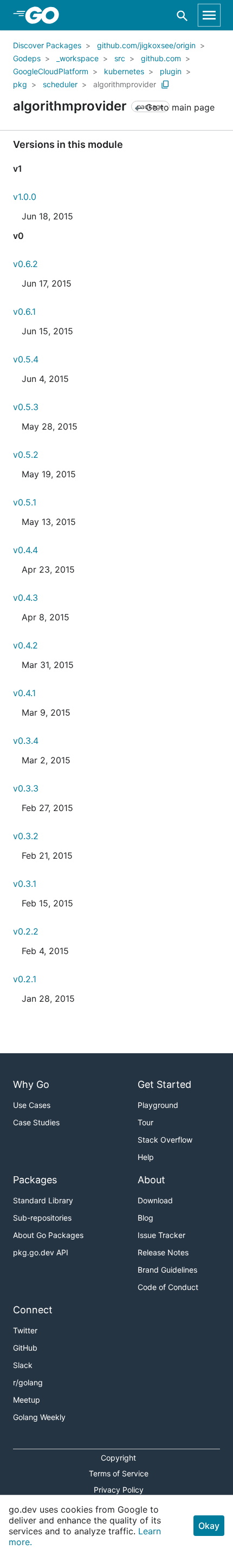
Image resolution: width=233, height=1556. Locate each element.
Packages (35, 1179)
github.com (161, 58)
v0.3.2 (25, 836)
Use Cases (31, 1105)
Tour (145, 1122)
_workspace (77, 58)
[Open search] (182, 15)
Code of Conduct (168, 1287)
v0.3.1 (24, 883)
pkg (20, 84)
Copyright (118, 1457)
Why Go (31, 1084)
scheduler (60, 84)
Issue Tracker (161, 1235)
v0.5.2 (25, 454)
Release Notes (163, 1252)
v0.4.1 (24, 693)
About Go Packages (48, 1235)
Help (146, 1157)
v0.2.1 (24, 979)
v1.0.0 (24, 196)
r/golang (28, 1382)
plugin (171, 71)
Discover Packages (47, 45)
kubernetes (124, 71)
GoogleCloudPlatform (50, 71)
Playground (158, 1105)
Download (155, 1200)
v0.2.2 (25, 931)
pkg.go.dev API (40, 1252)
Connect (33, 1309)
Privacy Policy (119, 1489)
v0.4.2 (25, 645)
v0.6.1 (24, 311)
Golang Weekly (39, 1417)
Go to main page (179, 107)
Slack (23, 1365)
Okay (208, 1525)
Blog (145, 1217)
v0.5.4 (25, 359)
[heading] (46, 15)
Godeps (27, 58)
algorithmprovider (124, 84)
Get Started (164, 1084)
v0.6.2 (25, 263)
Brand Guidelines (167, 1269)
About (151, 1179)
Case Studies (36, 1122)
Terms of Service (118, 1473)
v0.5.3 (25, 406)
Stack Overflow (165, 1139)
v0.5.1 (24, 502)
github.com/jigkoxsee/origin (146, 45)
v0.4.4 (25, 549)
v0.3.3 (25, 788)
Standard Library (43, 1200)
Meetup (26, 1399)
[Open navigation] (209, 15)
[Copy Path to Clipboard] (165, 84)
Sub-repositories (42, 1217)
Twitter (25, 1330)
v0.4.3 (25, 597)
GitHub (25, 1347)
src (119, 58)
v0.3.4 (25, 740)
